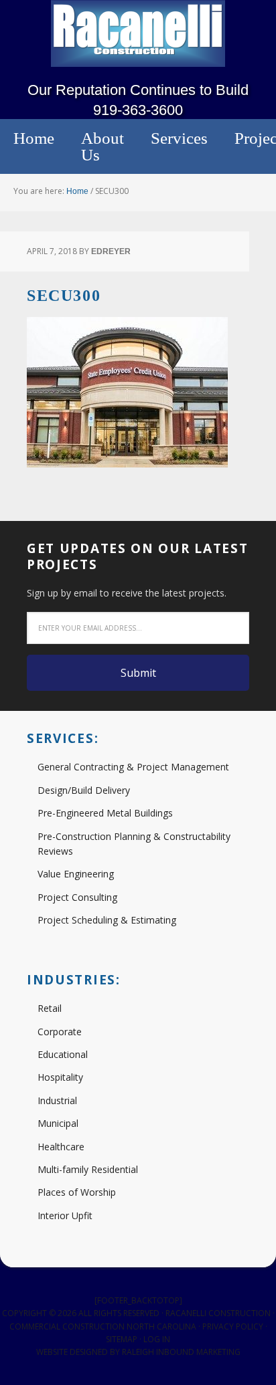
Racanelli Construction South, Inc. (138, 33)
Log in (156, 1339)
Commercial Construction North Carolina (102, 1326)
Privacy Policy (232, 1326)
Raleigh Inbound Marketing (181, 1352)
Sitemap (121, 1339)
